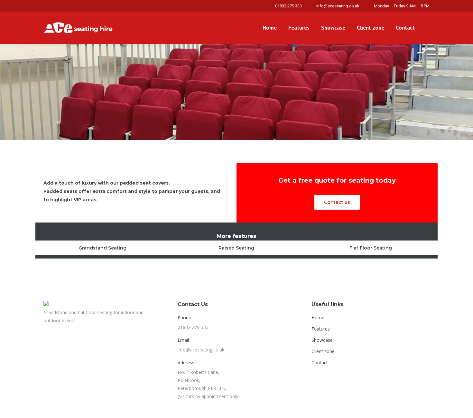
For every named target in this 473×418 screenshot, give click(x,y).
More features (236, 236)
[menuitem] (269, 27)
